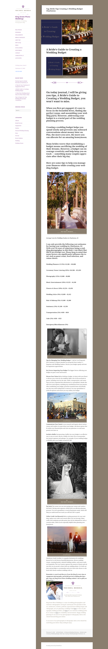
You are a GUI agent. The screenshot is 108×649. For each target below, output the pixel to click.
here (75, 608)
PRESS (16, 45)
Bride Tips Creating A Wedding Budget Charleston (71, 633)
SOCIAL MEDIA (19, 47)
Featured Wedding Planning (22, 130)
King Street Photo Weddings (22, 18)
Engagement (18, 125)
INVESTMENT (18, 50)
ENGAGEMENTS (19, 35)
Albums (17, 120)
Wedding (17, 140)
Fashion (17, 128)
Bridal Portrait (18, 123)
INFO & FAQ (18, 42)
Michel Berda (60, 632)
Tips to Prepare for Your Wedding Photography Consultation (21, 98)
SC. (84, 633)
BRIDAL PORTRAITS (20, 37)
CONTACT (17, 53)
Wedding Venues (19, 143)
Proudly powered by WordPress (54, 645)
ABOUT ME (17, 40)
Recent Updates (19, 138)
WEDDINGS (18, 32)
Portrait (17, 135)
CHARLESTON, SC (19, 55)
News (16, 133)
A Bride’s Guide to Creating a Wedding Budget (63, 51)
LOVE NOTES (18, 58)
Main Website (18, 29)
